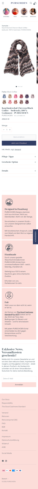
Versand (17, 149)
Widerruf (5, 444)
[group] (6, 12)
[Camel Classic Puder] (9, 96)
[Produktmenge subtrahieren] (4, 130)
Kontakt (5, 430)
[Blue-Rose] (27, 102)
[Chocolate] (21, 96)
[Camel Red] (15, 102)
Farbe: (9, 92)
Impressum (6, 436)
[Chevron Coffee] (4, 102)
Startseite (5, 26)
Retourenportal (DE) (9, 420)
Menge (4, 126)
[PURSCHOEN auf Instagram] (6, 461)
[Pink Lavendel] (9, 102)
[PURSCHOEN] (19, 3)
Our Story (5, 399)
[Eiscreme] (32, 96)
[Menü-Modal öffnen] (3, 3)
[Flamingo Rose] (15, 96)
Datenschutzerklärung (10, 440)
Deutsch (4, 478)
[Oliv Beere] (21, 102)
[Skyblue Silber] (4, 96)
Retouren (5, 416)
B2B (3, 427)
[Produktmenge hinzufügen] (10, 130)
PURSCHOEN (7, 115)
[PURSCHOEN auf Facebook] (3, 461)
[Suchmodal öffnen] (31, 3)
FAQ (3, 423)
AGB (3, 447)
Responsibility (7, 403)
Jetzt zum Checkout (19, 143)
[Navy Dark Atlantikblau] (27, 96)
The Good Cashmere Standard (13, 407)
